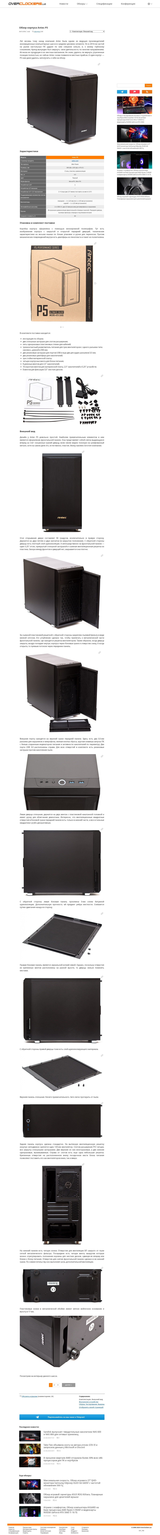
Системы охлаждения (48, 1527)
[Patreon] (135, 92)
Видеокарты (27, 1531)
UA (140, 1531)
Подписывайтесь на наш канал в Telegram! (66, 1417)
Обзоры (81, 3)
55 (56, 1500)
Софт (72, 1529)
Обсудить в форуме (29, 1396)
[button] (99, 64)
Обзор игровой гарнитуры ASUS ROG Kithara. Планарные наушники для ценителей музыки (73, 1495)
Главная (11, 1527)
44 (56, 1489)
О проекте (85, 1527)
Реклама (85, 1529)
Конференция (128, 3)
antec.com (75, 161)
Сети (72, 1527)
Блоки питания (45, 1531)
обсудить (37, 31)
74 (59, 1464)
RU (143, 1531)
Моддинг (74, 1531)
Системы (62, 1531)
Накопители (63, 1527)
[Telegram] (122, 92)
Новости (63, 3)
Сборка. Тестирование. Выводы (91, 1404)
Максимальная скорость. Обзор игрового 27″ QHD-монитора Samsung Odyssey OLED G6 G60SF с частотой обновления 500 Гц (72, 1483)
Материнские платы (30, 1529)
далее (68, 1385)
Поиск (148, 85)
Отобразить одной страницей (91, 1407)
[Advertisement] (62, 16)
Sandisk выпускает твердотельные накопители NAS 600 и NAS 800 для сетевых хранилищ (72, 1433)
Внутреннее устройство (88, 1402)
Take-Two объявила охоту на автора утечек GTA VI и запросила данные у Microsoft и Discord (70, 1446)
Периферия (44, 1533)
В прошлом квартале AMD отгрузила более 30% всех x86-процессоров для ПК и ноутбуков (73, 1459)
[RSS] (147, 92)
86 (56, 1516)
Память (25, 1533)
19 (59, 1451)
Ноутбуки (62, 1529)
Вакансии (85, 1531)
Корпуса (43, 1529)
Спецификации (104, 3)
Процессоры (27, 1527)
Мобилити (74, 1533)
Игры (61, 1533)
